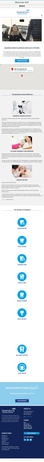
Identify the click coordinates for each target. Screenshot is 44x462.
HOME (25, 422)
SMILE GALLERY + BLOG (28, 427)
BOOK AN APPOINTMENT (28, 428)
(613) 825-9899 (23, 2)
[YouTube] (31, 440)
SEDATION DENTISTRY (27, 425)
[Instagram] (28, 440)
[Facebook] (25, 440)
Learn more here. (22, 133)
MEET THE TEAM (26, 424)
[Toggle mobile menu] (41, 15)
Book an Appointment (32, 433)
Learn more (4, 199)
